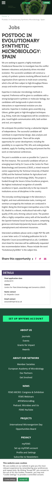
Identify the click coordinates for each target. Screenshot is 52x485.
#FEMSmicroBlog (26, 401)
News (26, 386)
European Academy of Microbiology (26, 368)
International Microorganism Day (26, 424)
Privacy (26, 437)
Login (46, 3)
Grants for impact (26, 345)
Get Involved (26, 377)
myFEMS (26, 443)
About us (26, 330)
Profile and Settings (26, 452)
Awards (26, 349)
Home (4, 16)
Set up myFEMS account (26, 318)
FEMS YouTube (26, 409)
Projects (26, 418)
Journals (26, 336)
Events (26, 340)
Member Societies (26, 364)
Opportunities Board (26, 429)
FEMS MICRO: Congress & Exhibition (26, 392)
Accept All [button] (23, 479)
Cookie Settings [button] (9, 479)
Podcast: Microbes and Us (26, 405)
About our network (26, 358)
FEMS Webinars (26, 396)
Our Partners (26, 373)
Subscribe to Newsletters (26, 457)
